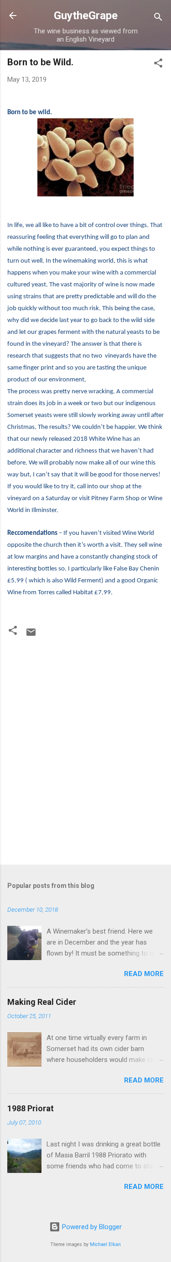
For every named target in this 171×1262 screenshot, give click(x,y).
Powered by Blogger (91, 1227)
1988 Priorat (30, 1108)
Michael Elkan (105, 1244)
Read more (144, 974)
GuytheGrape (86, 15)
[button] (158, 65)
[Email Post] (31, 635)
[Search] (158, 18)
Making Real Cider (41, 1002)
